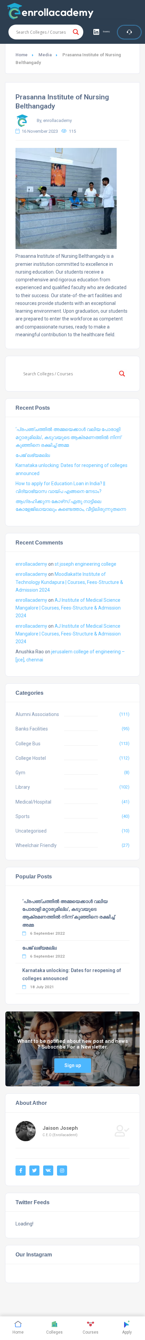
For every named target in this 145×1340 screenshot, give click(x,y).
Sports (23, 816)
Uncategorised (31, 831)
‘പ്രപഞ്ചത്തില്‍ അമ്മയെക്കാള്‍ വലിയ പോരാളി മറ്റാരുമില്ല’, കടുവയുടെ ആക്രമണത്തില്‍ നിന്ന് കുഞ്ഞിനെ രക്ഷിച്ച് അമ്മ (68, 437)
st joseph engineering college (85, 564)
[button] (102, 32)
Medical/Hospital (33, 802)
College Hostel (31, 758)
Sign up (72, 1065)
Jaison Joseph (60, 1128)
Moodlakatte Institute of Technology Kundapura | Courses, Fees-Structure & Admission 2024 (69, 581)
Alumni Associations (37, 714)
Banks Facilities (32, 728)
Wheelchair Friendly (36, 845)
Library (23, 787)
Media (45, 54)
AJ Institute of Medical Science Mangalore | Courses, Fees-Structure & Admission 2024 (68, 607)
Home (22, 54)
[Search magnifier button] (76, 32)
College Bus (28, 743)
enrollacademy (31, 564)
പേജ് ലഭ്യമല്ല (33, 455)
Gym (20, 772)
